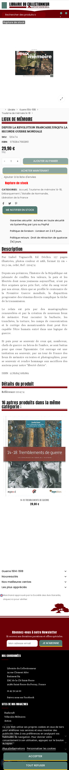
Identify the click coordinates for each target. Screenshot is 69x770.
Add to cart (36, 490)
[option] (34, 62)
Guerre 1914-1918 (12, 571)
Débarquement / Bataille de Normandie (25, 193)
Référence (8, 392)
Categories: (9, 189)
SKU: (4, 137)
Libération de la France (15, 197)
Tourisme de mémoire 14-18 (45, 189)
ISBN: (5, 142)
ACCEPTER (35, 756)
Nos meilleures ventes (16, 582)
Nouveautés (10, 576)
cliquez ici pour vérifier (15, 599)
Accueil (23, 189)
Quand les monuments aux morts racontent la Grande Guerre (42, 496)
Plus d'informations (14, 748)
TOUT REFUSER (35, 765)
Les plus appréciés (14, 587)
